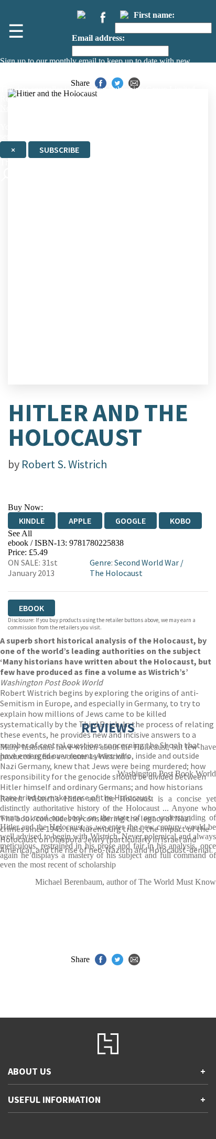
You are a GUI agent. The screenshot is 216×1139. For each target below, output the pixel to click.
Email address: (98, 37)
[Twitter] (81, 14)
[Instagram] (124, 14)
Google (130, 520)
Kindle (32, 520)
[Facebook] (103, 17)
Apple (80, 520)
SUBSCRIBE (59, 149)
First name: (154, 14)
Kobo (180, 520)
